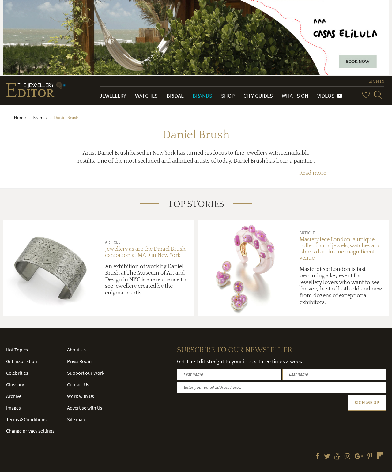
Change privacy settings (30, 431)
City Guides (258, 95)
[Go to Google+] (359, 456)
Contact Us (78, 384)
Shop (228, 95)
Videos (327, 95)
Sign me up (367, 402)
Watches (146, 95)
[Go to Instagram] (347, 456)
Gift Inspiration (21, 361)
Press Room (79, 361)
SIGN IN (376, 81)
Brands (202, 95)
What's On (295, 95)
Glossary (15, 384)
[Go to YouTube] (337, 456)
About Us (76, 350)
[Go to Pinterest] (370, 456)
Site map (76, 419)
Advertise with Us (84, 408)
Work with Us (80, 396)
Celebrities (17, 373)
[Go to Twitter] (327, 456)
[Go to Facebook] (318, 456)
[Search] (377, 94)
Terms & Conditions (26, 419)
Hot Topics (17, 350)
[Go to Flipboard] (380, 455)
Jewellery (113, 95)
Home (20, 117)
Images (13, 408)
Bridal (175, 95)
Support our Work (85, 373)
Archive (13, 396)
